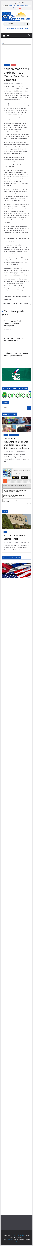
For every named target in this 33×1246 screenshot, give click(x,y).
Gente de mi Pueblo (14, 434)
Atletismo (6, 64)
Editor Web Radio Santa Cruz (22, 542)
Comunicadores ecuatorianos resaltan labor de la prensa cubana (16, 304)
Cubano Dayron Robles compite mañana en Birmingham (13, 323)
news (5, 532)
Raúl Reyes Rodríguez (20, 451)
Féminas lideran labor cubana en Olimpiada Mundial (16, 354)
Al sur (5, 434)
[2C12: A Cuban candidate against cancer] (16, 521)
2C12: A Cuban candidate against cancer (16, 537)
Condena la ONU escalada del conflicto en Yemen (17, 298)
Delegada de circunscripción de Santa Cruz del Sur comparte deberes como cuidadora (16, 443)
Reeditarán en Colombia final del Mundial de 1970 (15, 339)
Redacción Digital (19, 83)
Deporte (13, 64)
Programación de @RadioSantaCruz (16, 28)
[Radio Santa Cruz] (4, 35)
